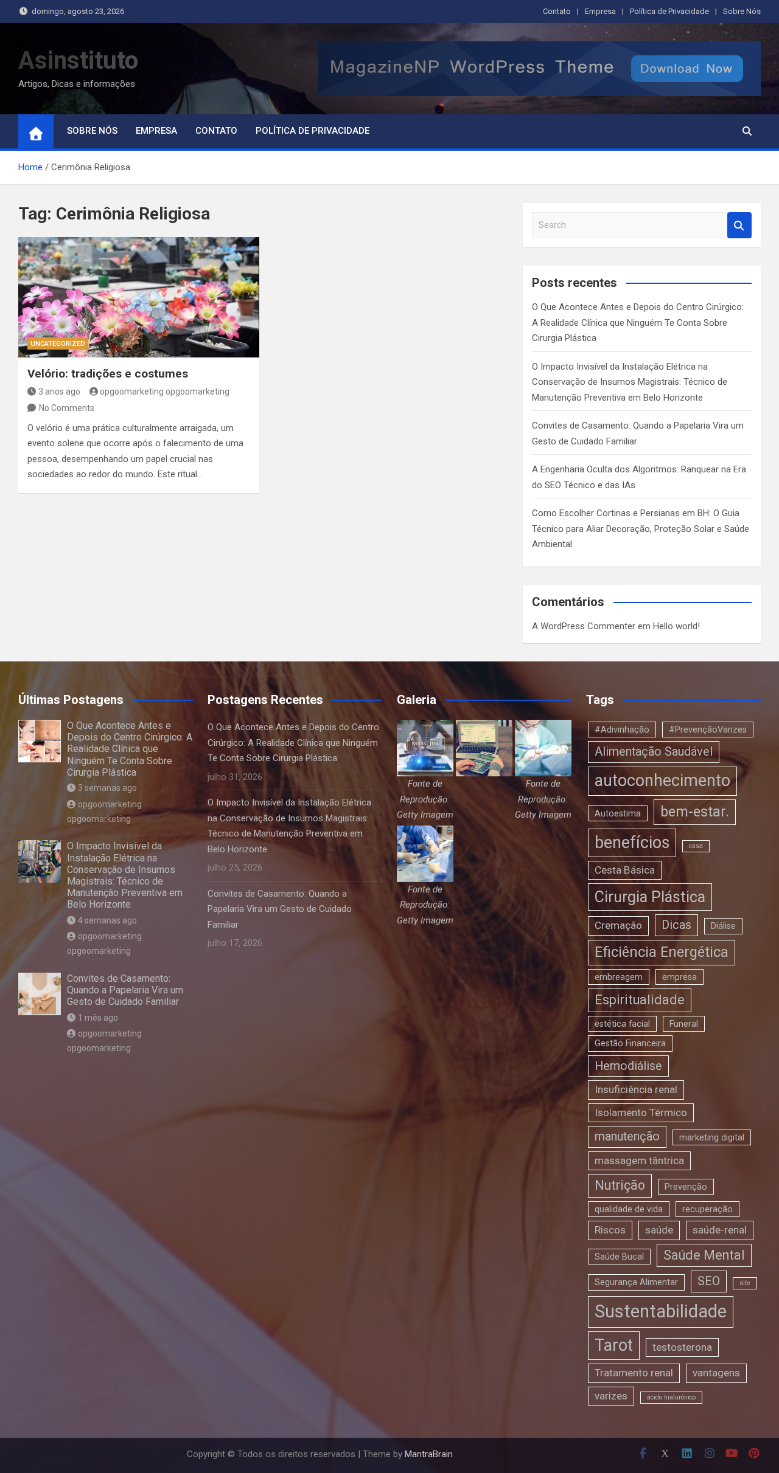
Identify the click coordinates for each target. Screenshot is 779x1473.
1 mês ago (98, 1018)
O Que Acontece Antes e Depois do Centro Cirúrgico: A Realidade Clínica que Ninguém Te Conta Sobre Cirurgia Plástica (638, 322)
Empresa (600, 11)
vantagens (716, 1373)
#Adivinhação (622, 729)
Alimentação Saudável (654, 752)
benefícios (632, 842)
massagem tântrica (639, 1160)
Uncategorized (57, 344)
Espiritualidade (640, 999)
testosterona (682, 1347)
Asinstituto (78, 60)
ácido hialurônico (671, 1397)
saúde (659, 1230)
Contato (557, 11)
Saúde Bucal (619, 1256)
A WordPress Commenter (583, 626)
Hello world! (676, 626)
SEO (708, 1281)
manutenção (627, 1137)
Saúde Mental (704, 1255)
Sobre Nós (742, 11)
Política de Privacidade (669, 11)
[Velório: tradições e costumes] (138, 297)
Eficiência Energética (661, 952)
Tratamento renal (634, 1373)
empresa (679, 977)
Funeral (683, 1024)
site (744, 1283)
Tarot (614, 1345)
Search (739, 225)
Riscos (610, 1230)
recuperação (707, 1209)
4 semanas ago (107, 920)
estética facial (622, 1024)
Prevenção (686, 1187)
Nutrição (620, 1185)
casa (696, 846)
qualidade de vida (629, 1209)
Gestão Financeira (630, 1043)
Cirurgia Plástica (650, 897)
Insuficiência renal (636, 1089)
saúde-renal (720, 1230)
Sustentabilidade (661, 1311)
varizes (611, 1396)
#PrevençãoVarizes (708, 729)
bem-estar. (694, 811)
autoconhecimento (662, 780)
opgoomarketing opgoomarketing (164, 391)
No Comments (66, 408)
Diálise (723, 926)
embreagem (619, 977)
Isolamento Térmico (641, 1112)
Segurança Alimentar (636, 1282)
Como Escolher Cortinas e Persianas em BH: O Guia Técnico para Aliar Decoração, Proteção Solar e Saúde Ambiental (640, 529)
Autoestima (618, 813)
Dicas (676, 925)
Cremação (618, 925)
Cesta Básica (625, 870)
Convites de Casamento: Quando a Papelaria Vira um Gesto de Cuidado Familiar (125, 990)
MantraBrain (429, 1454)
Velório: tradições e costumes (107, 374)
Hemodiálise (628, 1066)
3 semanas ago (107, 788)
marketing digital (711, 1137)
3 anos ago (59, 391)
